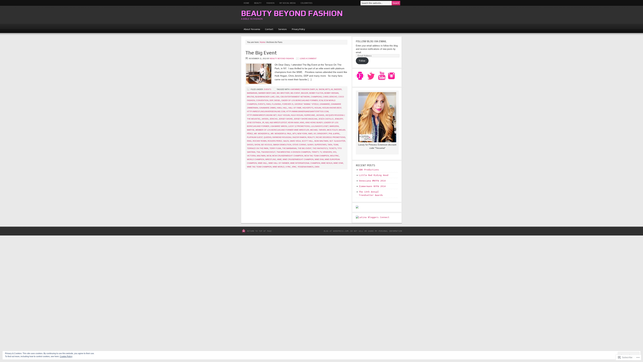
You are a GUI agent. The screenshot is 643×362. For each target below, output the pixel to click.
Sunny (310, 145)
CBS (277, 97)
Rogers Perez (275, 141)
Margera (334, 126)
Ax (332, 89)
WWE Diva (319, 159)
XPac (294, 167)
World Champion (255, 159)
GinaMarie (325, 104)
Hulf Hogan (284, 115)
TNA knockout (268, 152)
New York (302, 134)
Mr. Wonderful (262, 134)
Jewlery (339, 119)
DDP (271, 100)
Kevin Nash (293, 123)
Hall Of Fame (294, 108)
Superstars (320, 145)
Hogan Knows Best (331, 108)
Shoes (250, 145)
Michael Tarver (318, 130)
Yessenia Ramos (305, 167)
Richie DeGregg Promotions (330, 137)
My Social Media (286, 3)
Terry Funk (275, 148)
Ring (249, 141)
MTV (294, 134)
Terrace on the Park (257, 148)
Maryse (251, 130)
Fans (268, 104)
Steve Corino (299, 145)
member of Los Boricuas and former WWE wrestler (282, 130)
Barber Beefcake (267, 93)
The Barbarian (289, 148)
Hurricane (309, 115)
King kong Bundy (314, 123)
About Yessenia (252, 29)
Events (267, 89)
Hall (285, 108)
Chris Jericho (330, 97)
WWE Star (338, 163)
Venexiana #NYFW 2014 (372, 180)
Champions (316, 97)
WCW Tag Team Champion (316, 156)
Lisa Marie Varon (278, 126)
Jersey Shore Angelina (305, 119)
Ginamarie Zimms (267, 108)
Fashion (270, 3)
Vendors (327, 152)
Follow (362, 60)
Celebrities (306, 3)
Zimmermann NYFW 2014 (372, 186)
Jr (263, 123)
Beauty (256, 3)
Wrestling (270, 159)
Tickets (332, 148)
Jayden (264, 119)
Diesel (277, 100)
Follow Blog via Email (371, 41)
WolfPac (334, 156)
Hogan (317, 108)
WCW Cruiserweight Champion (287, 156)
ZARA (316, 167)
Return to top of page (259, 231)
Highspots (307, 108)
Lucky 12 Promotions (299, 126)
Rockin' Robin (260, 141)
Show (257, 145)
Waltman (261, 156)
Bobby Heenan (331, 93)
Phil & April (334, 134)
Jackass (320, 115)
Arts (327, 89)
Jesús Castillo (326, 119)
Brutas (250, 97)
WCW (269, 156)
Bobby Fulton (316, 93)
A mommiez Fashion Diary (302, 89)
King (302, 123)
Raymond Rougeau (282, 137)
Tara (330, 145)
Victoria (251, 156)
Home (246, 3)
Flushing (276, 104)
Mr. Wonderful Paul (281, 134)
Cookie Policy (66, 356)
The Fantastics (320, 148)
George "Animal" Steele (307, 104)
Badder (338, 89)
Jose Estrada (254, 123)
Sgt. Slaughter (337, 141)
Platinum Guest (255, 137)
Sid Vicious (266, 145)
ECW (321, 100)
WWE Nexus (326, 163)
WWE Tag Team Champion (259, 167)
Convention (262, 100)
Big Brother (283, 93)
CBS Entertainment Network (295, 97)
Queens (267, 137)
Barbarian (252, 93)
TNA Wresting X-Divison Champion (293, 152)
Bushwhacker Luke (265, 97)
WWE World (278, 167)
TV (321, 152)
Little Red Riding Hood (373, 175)
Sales (286, 141)
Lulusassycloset (320, 126)
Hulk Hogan (297, 115)
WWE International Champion (305, 163)
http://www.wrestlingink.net (262, 115)
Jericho (273, 119)
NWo (310, 134)
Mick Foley (332, 130)
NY (315, 134)
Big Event (295, 93)
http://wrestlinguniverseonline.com (266, 111)
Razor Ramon (299, 137)
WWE (279, 159)
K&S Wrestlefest (278, 123)
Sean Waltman (321, 141)
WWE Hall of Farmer (278, 163)
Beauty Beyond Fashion (292, 13)
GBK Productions (369, 169)
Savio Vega (295, 141)
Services (282, 29)
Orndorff (322, 134)
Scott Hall (307, 141)
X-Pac (288, 167)
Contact (269, 29)
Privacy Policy (298, 29)
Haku (279, 108)
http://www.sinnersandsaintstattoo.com (307, 111)
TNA (258, 152)
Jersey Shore (286, 119)
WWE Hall (262, 163)
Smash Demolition (282, 145)
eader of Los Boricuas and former (299, 100)
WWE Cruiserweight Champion (298, 159)
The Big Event (261, 53)
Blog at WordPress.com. (336, 231)
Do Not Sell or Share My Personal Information (376, 231)
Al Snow (320, 89)
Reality (311, 137)
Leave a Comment (308, 58)
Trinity (315, 152)
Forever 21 (288, 104)
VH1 (334, 152)
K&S (267, 123)
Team (335, 145)
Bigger (304, 93)
